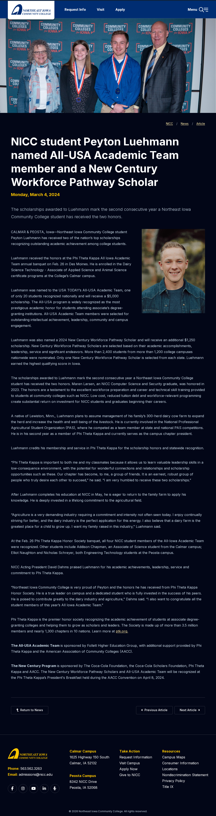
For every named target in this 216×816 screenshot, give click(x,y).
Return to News (31, 710)
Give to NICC (129, 775)
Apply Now (128, 769)
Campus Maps (173, 757)
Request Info (75, 9)
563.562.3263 (31, 768)
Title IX (167, 787)
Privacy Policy (173, 781)
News (185, 123)
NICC (169, 123)
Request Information (135, 757)
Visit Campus (129, 763)
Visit (100, 9)
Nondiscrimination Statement (185, 775)
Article (200, 123)
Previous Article (155, 710)
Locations (170, 769)
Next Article (188, 710)
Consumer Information (180, 763)
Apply (120, 9)
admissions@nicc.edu (36, 774)
